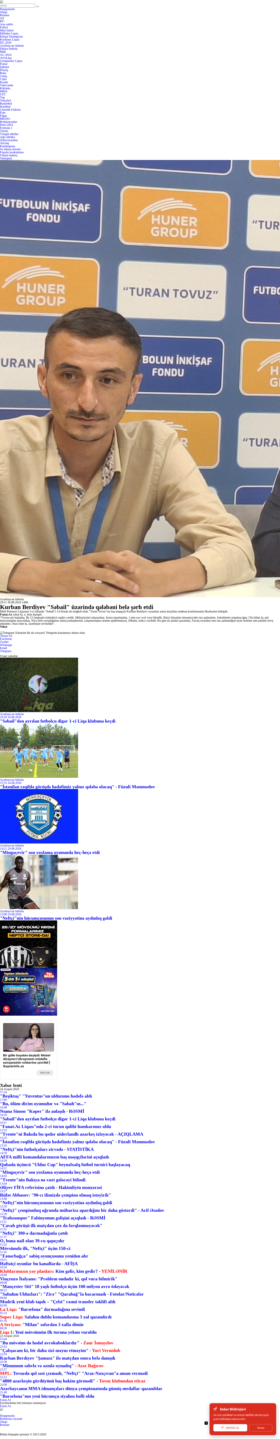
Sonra (260, 1427)
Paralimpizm (7, 146)
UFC (3, 94)
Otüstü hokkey (9, 155)
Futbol (4, 27)
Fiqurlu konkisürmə (12, 152)
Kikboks (5, 88)
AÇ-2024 (5, 54)
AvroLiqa (6, 57)
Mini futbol (7, 30)
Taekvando (6, 85)
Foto (3, 112)
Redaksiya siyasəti (11, 1418)
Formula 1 (6, 128)
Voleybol (5, 100)
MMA (4, 91)
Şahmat (4, 67)
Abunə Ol (6, 635)
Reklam (4, 15)
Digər (3, 115)
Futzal (3, 64)
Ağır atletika (7, 137)
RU (2, 21)
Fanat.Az (5, 1399)
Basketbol (6, 103)
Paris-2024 (6, 124)
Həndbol (5, 106)
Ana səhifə (6, 24)
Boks (3, 73)
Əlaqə (3, 12)
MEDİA (5, 118)
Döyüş (4, 70)
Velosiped (6, 158)
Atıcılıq (4, 143)
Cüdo (3, 79)
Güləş (3, 76)
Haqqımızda (7, 9)
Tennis (4, 131)
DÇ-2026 (5, 42)
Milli (3, 51)
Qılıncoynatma (9, 140)
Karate (4, 82)
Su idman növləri (10, 149)
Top (2, 97)
